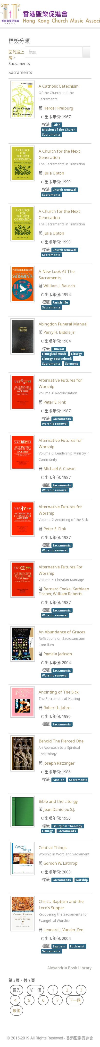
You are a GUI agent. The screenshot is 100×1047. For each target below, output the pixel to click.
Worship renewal (55, 424)
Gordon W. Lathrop (60, 863)
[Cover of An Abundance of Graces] (22, 643)
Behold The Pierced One (61, 747)
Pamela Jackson (57, 654)
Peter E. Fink (54, 402)
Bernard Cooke (57, 589)
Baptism (59, 946)
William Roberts (67, 593)
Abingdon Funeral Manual (63, 324)
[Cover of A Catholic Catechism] (22, 99)
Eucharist (77, 946)
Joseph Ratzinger (59, 763)
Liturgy (77, 354)
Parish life (60, 302)
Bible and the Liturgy (58, 801)
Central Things (64, 850)
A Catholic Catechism (59, 92)
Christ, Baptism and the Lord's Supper (63, 911)
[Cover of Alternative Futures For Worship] (22, 579)
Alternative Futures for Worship (64, 449)
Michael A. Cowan (59, 468)
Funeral (58, 349)
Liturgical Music (54, 354)
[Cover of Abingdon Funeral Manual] (22, 336)
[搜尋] (86, 51)
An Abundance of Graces (62, 638)
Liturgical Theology (67, 826)
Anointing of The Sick (59, 695)
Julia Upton (53, 173)
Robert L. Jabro (56, 707)
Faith (56, 125)
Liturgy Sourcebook (57, 359)
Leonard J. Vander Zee (63, 929)
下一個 (75, 1000)
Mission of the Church (59, 129)
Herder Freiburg (58, 108)
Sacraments (51, 134)
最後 (16, 1010)
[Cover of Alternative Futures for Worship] (22, 391)
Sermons (72, 363)
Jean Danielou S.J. (59, 809)
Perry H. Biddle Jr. (59, 332)
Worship (81, 880)
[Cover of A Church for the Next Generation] (22, 163)
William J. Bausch (59, 285)
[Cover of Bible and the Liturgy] (22, 811)
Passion (58, 780)
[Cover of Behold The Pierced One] (22, 753)
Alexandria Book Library (69, 968)
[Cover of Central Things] (22, 858)
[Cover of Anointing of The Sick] (22, 701)
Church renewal (64, 190)
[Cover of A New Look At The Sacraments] (22, 283)
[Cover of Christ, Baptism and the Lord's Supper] (22, 913)
